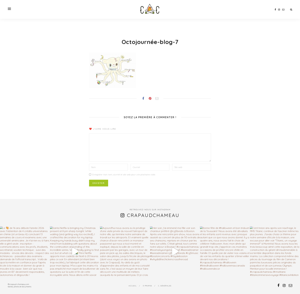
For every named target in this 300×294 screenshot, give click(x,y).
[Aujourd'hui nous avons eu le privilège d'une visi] (125, 251)
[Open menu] (9, 9)
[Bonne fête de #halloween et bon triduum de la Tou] (225, 251)
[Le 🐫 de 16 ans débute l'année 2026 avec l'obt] (25, 251)
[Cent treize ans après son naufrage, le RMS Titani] (275, 251)
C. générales (164, 286)
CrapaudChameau (153, 215)
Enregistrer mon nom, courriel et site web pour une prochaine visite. (123, 174)
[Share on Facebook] (143, 98)
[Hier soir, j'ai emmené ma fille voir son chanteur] (175, 251)
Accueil (133, 286)
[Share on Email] (157, 98)
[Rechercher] (291, 9)
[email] (283, 9)
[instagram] (279, 9)
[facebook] (275, 9)
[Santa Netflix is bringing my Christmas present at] (75, 251)
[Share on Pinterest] (150, 98)
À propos (147, 286)
